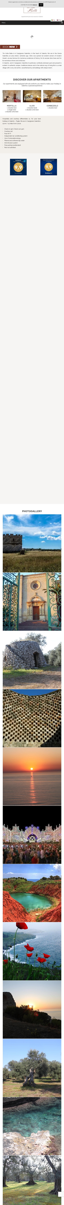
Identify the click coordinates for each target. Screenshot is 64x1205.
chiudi (41, 4)
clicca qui (35, 4)
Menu (3, 22)
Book (9, 47)
